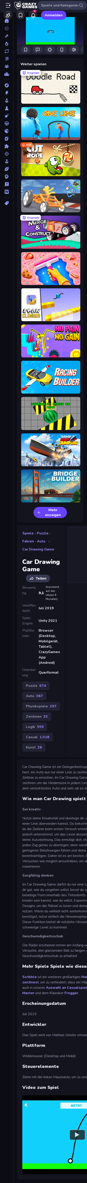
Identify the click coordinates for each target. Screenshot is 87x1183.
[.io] (6, 131)
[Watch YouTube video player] (77, 1135)
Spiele (28, 533)
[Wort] (6, 192)
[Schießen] (6, 154)
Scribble (29, 976)
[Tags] (6, 203)
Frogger (71, 993)
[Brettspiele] (6, 108)
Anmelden (54, 15)
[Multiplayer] (6, 66)
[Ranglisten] (6, 74)
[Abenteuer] (6, 85)
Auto (41, 541)
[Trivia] (6, 184)
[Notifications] (33, 15)
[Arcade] (6, 100)
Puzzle (42, 533)
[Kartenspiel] (6, 138)
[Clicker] (6, 116)
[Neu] (6, 36)
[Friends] (8, 15)
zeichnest (30, 982)
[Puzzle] (6, 146)
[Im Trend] (6, 43)
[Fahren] (6, 123)
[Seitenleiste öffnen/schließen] (8, 5)
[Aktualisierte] (6, 51)
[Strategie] (6, 176)
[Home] (6, 21)
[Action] (6, 93)
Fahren (28, 541)
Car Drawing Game (38, 549)
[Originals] (6, 59)
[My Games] (20, 15)
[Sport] (6, 169)
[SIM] (6, 161)
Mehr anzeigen (53, 512)
